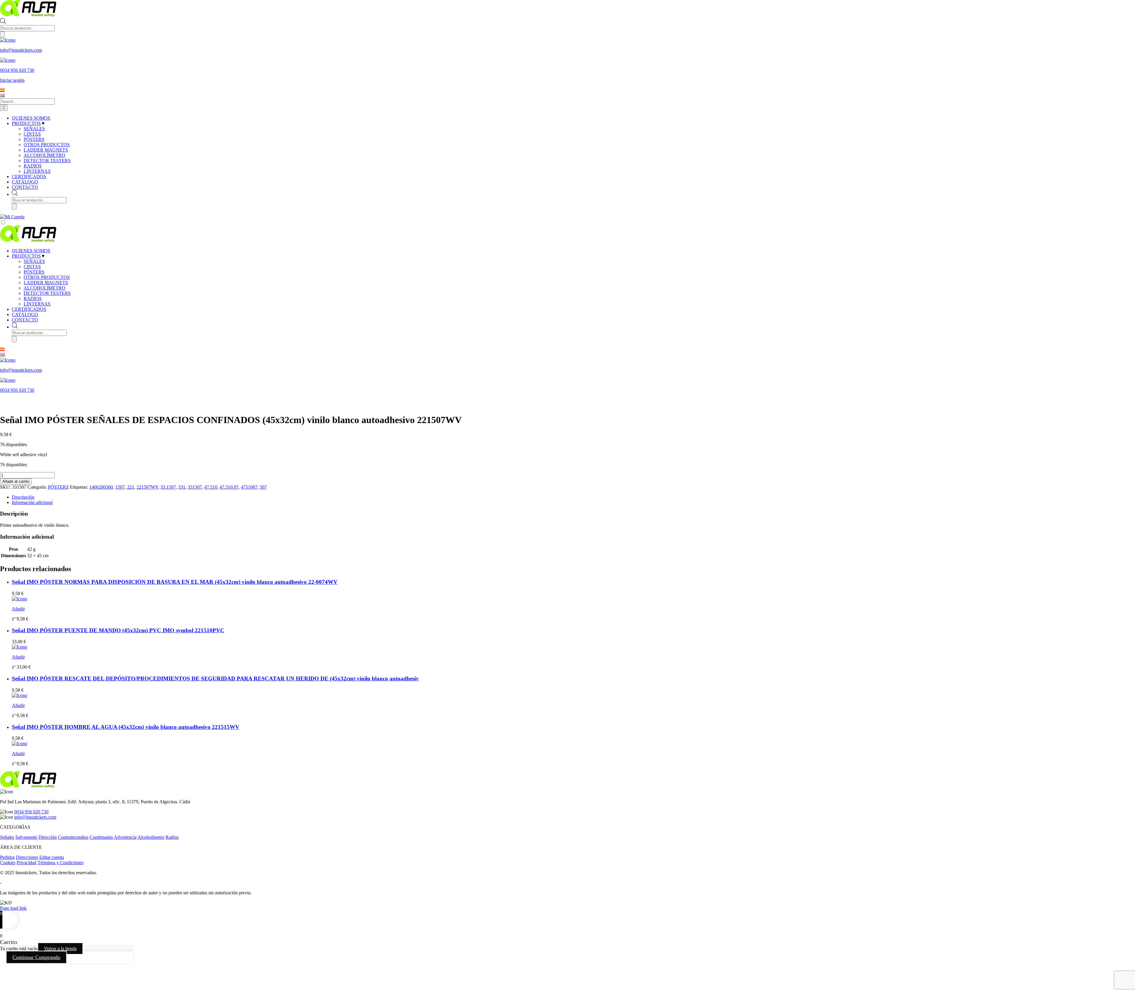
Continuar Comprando (36, 957)
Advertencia (125, 837)
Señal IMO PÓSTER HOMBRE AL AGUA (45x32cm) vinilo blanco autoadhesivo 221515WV (125, 727)
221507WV (147, 487)
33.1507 (168, 487)
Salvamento (26, 837)
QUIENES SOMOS (31, 250)
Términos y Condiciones (60, 862)
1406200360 (101, 487)
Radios (172, 837)
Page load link (13, 908)
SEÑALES (34, 261)
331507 (195, 487)
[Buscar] (2, 34)
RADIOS (33, 298)
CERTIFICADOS (29, 309)
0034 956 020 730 (31, 811)
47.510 (210, 487)
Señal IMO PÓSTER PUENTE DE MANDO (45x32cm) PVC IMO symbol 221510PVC (118, 630)
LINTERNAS (37, 303)
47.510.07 (229, 487)
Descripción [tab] (23, 497)
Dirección (47, 837)
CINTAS (32, 266)
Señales (7, 837)
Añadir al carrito (15, 481)
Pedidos (7, 857)
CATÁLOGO (25, 314)
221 (130, 487)
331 (181, 487)
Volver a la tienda (60, 948)
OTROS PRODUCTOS (47, 277)
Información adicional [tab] (32, 502)
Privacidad (26, 862)
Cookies (7, 862)
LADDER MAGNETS (46, 282)
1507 (120, 487)
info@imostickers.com (35, 817)
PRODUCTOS (26, 256)
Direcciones (27, 857)
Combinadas (101, 837)
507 (263, 487)
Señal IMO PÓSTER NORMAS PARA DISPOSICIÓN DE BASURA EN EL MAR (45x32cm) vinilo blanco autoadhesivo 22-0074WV (175, 582)
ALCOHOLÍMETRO (44, 287)
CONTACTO (25, 319)
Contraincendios (73, 837)
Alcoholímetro (150, 837)
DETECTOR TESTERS (47, 293)
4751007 (249, 487)
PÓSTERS (34, 271)
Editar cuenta (51, 857)
